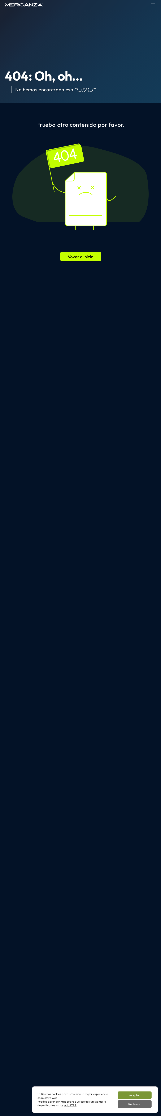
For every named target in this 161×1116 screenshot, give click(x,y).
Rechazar (134, 1104)
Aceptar (134, 1095)
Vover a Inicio (80, 256)
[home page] (24, 5)
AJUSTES (70, 1105)
